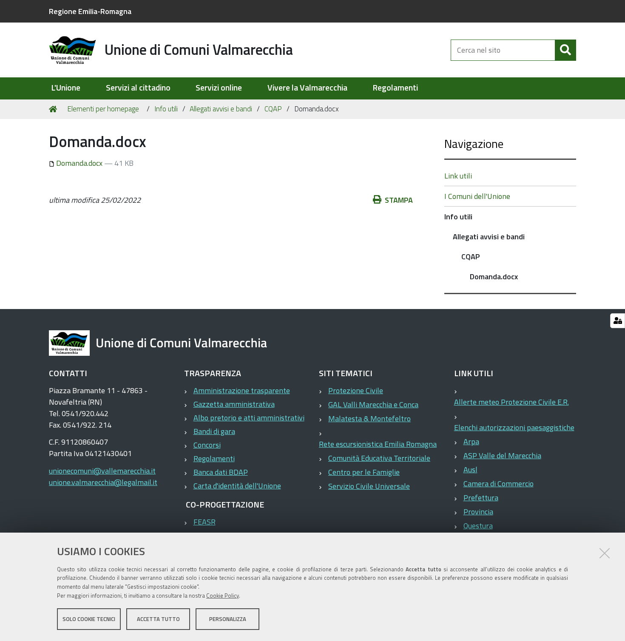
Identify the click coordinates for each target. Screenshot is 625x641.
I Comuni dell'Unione (477, 196)
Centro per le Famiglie (364, 472)
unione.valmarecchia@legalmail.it (103, 482)
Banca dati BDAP (220, 472)
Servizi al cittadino (138, 88)
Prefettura (480, 497)
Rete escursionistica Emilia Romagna (378, 444)
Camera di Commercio (498, 483)
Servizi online (219, 88)
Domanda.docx (79, 163)
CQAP (273, 108)
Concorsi (207, 445)
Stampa (399, 200)
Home (54, 109)
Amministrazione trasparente (241, 390)
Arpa (471, 441)
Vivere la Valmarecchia (307, 88)
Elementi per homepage (103, 108)
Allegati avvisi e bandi (221, 108)
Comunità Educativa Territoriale (379, 458)
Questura (478, 525)
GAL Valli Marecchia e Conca (373, 404)
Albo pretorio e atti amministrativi (248, 417)
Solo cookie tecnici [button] (88, 619)
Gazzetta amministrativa (234, 404)
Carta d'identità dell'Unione (237, 485)
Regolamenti (395, 88)
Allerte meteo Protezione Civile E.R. (511, 402)
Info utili (166, 108)
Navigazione (473, 143)
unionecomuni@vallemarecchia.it (102, 470)
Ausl (470, 469)
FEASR (204, 522)
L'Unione (65, 88)
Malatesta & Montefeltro (369, 418)
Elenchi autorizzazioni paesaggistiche (514, 427)
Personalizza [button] (227, 619)
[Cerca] (565, 50)
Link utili (458, 176)
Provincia (478, 511)
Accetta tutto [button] (158, 619)
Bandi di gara (214, 431)
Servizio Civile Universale (369, 486)
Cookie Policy (222, 595)
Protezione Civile (355, 390)
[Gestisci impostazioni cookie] (617, 320)
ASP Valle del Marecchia (502, 455)
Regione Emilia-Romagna (90, 11)
